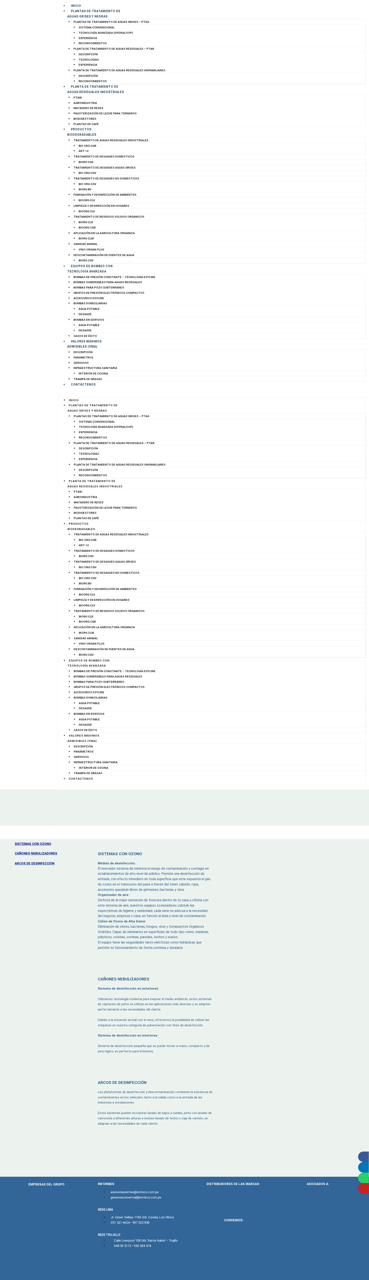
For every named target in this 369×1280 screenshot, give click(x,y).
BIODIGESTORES (84, 118)
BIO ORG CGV (87, 173)
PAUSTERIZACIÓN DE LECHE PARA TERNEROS (105, 113)
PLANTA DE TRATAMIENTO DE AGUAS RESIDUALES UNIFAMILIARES (119, 70)
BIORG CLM (86, 238)
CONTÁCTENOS (83, 384)
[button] (212, 394)
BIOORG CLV (87, 200)
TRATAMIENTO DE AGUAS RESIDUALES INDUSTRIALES (110, 140)
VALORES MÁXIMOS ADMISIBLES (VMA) (84, 344)
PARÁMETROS (83, 357)
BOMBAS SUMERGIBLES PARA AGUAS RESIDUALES (107, 282)
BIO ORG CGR (87, 145)
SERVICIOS (81, 362)
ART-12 (84, 151)
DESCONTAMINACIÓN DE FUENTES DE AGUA (103, 255)
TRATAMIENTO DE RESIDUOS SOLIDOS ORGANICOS (108, 216)
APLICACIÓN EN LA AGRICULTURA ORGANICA (104, 233)
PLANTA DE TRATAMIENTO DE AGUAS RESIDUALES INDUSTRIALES (95, 89)
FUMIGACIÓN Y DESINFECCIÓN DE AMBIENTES (104, 194)
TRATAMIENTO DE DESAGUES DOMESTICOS (103, 156)
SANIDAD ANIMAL (85, 244)
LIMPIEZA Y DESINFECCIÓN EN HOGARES (101, 205)
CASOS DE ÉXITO (85, 336)
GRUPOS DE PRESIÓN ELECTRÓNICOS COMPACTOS (108, 292)
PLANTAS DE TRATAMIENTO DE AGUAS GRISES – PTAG (111, 21)
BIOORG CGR (87, 227)
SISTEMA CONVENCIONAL (97, 27)
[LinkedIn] (111, 1262)
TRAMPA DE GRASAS (87, 379)
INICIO (76, 5)
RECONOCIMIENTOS (93, 43)
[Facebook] (102, 1262)
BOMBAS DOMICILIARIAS (90, 303)
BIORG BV (85, 189)
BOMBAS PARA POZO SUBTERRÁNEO (98, 287)
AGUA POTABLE (89, 308)
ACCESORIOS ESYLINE (88, 298)
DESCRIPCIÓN (88, 54)
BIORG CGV (86, 162)
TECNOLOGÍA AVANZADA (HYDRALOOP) (106, 32)
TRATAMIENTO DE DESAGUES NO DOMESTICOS (106, 178)
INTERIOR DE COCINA (93, 373)
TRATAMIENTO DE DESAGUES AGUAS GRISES (104, 167)
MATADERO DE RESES (88, 108)
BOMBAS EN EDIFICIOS (88, 319)
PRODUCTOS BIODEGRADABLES (81, 132)
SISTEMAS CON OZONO (33, 844)
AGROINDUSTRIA (85, 103)
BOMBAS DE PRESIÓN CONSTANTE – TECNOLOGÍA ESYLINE (114, 277)
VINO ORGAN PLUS (91, 249)
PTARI (77, 97)
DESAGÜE (85, 314)
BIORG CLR (86, 222)
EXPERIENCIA (88, 38)
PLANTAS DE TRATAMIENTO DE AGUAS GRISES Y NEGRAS (93, 13)
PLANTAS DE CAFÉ (86, 124)
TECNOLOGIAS (89, 59)
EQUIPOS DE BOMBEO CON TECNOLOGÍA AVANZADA (90, 268)
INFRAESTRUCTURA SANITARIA (95, 368)
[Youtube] (121, 1262)
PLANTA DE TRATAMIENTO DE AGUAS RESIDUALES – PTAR (113, 48)
